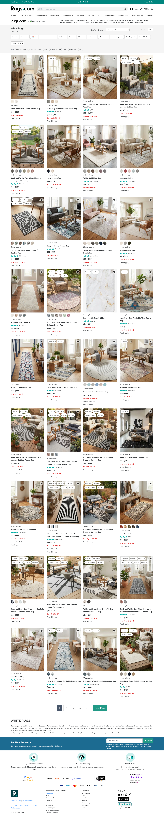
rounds (39, 49)
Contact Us (85, 790)
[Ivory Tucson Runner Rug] (27, 360)
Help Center (85, 798)
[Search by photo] (38, 9)
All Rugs (13, 15)
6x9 (65, 49)
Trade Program (50, 808)
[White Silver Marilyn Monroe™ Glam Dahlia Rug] (100, 219)
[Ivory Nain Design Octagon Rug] (27, 502)
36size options (125, 531)
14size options (125, 384)
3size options (15, 384)
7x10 (32, 49)
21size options (125, 101)
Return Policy (86, 803)
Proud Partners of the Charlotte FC (57, 790)
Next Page (100, 708)
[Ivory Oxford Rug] (27, 650)
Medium (52, 49)
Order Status (148, 2)
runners (25, 49)
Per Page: (144, 30)
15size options (52, 175)
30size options (125, 247)
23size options (88, 389)
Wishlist (146, 9)
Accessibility (85, 805)
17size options (15, 105)
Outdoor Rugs (68, 15)
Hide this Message (136, 22)
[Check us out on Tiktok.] (126, 794)
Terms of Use (16, 801)
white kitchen (65, 728)
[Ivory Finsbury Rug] (136, 219)
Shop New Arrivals (82, 2)
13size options (125, 454)
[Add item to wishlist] (41, 58)
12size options (52, 384)
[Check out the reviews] (125, 805)
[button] (15, 37)
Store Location (50, 798)
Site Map (49, 800)
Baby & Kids (80, 15)
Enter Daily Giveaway (52, 810)
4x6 (80, 49)
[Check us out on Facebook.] (119, 794)
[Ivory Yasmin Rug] (136, 502)
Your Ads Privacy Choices (20, 805)
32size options (125, 175)
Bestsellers (49, 805)
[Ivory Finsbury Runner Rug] (27, 291)
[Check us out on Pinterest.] (130, 794)
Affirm (48, 803)
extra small (72, 49)
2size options (88, 315)
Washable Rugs (41, 15)
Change (101, 30)
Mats (99, 15)
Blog (47, 795)
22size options (16, 454)
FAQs (83, 795)
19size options (88, 526)
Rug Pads (91, 15)
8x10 (45, 49)
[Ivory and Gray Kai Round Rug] (100, 360)
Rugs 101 (84, 800)
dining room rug (77, 728)
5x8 (60, 49)
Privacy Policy (143, 744)
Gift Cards (49, 793)
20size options (16, 175)
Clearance (149, 15)
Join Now (148, 741)
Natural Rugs (54, 15)
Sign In (136, 9)
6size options (88, 175)
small (17, 49)
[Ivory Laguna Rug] (64, 147)
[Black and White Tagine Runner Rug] (27, 77)
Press (83, 808)
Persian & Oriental (26, 15)
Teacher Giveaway (52, 812)
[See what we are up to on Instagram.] (122, 794)
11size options (88, 101)
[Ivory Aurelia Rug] (136, 147)
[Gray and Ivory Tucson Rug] (64, 219)
